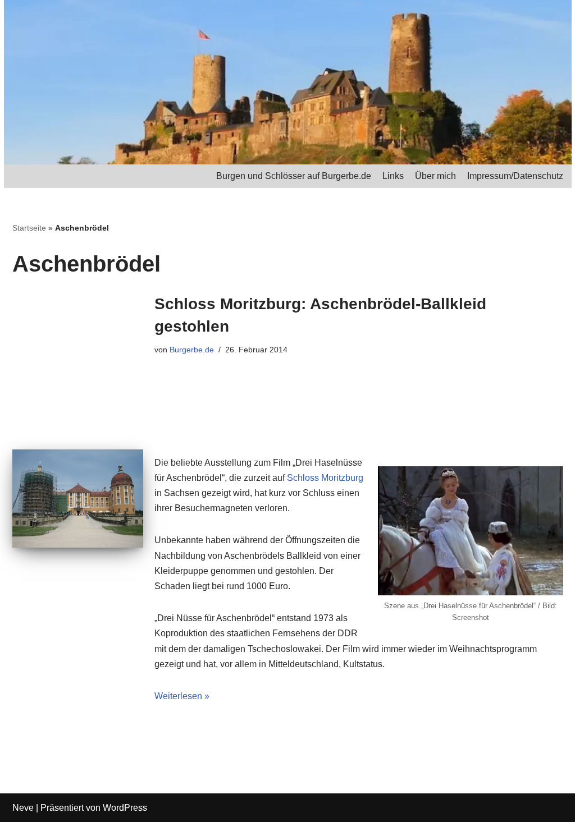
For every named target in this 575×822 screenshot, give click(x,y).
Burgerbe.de (192, 349)
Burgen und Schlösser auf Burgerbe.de (293, 176)
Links (393, 176)
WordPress (125, 807)
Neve (23, 807)
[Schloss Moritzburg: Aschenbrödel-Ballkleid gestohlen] (77, 498)
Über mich (435, 176)
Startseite (29, 227)
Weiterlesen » (181, 696)
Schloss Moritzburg (325, 478)
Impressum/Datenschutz (515, 176)
